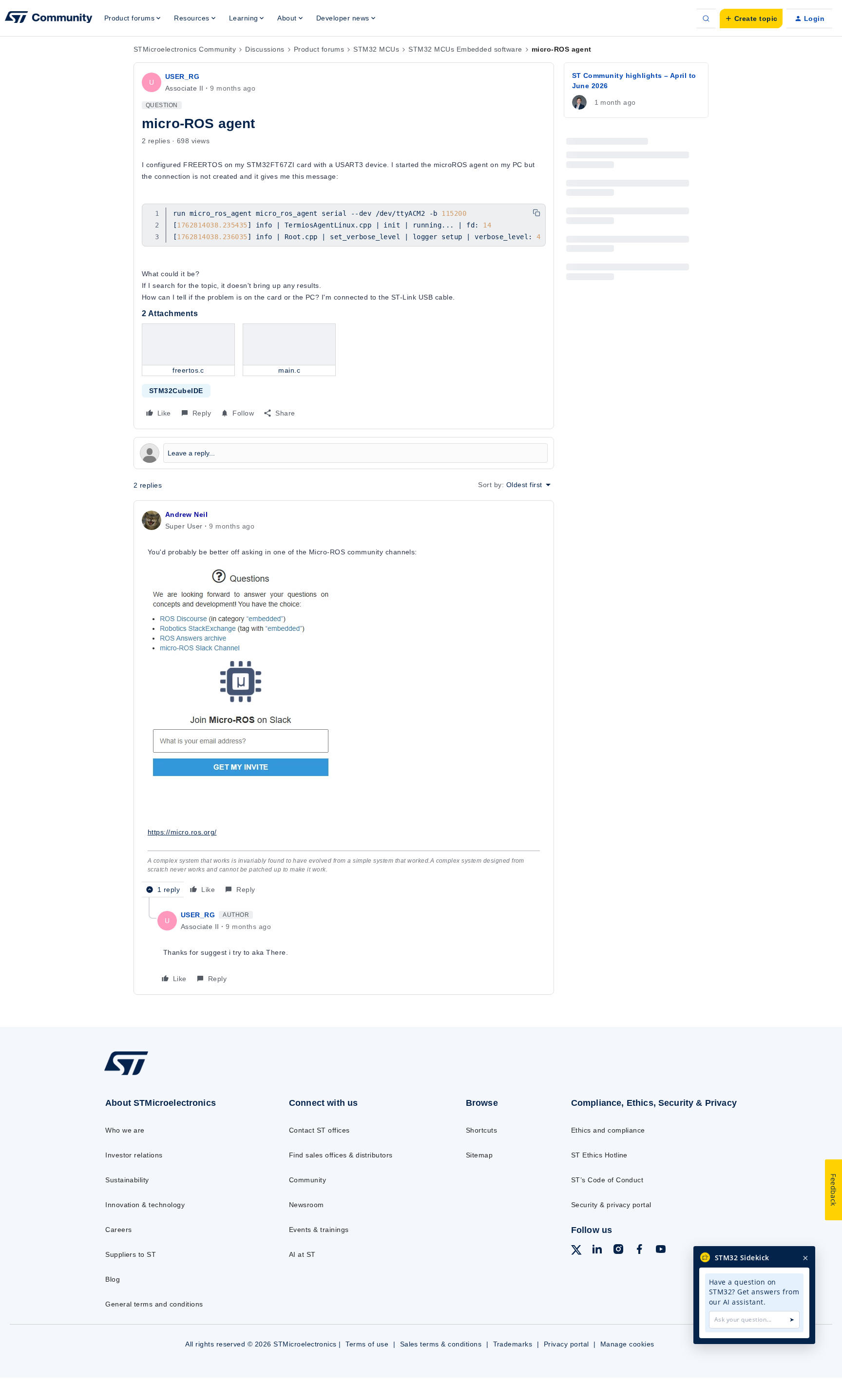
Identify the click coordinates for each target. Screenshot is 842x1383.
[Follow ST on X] (576, 1251)
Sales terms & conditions (441, 1344)
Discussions (264, 49)
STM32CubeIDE (176, 391)
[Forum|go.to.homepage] (49, 18)
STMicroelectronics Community (185, 49)
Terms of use (366, 1344)
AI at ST (302, 1254)
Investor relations (134, 1155)
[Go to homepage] (176, 1074)
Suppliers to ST (130, 1254)
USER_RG (182, 76)
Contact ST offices (319, 1130)
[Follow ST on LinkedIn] (597, 1250)
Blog (112, 1279)
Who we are (125, 1130)
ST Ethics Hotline (599, 1155)
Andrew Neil (186, 514)
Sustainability (127, 1180)
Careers (118, 1229)
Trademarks (513, 1344)
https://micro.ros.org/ (182, 832)
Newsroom (306, 1205)
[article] (344, 703)
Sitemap (479, 1155)
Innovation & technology (145, 1205)
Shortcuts (481, 1130)
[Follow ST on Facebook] (639, 1250)
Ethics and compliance (608, 1130)
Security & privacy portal (611, 1205)
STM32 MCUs (376, 49)
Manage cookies (627, 1344)
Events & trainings (319, 1229)
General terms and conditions (154, 1304)
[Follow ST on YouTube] (661, 1250)
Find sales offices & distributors (341, 1155)
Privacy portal (566, 1344)
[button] (751, 18)
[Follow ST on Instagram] (618, 1250)
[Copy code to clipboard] (536, 213)
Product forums (319, 49)
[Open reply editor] (344, 453)
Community (307, 1180)
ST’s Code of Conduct (607, 1180)
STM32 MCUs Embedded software (465, 49)
